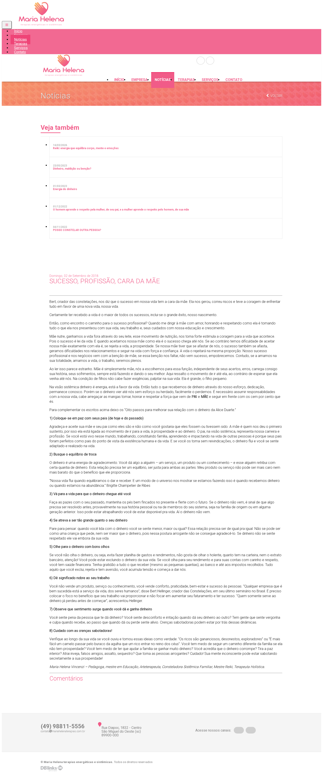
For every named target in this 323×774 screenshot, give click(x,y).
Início (119, 80)
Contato (20, 52)
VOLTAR (275, 96)
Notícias (163, 80)
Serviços (210, 80)
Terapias (186, 80)
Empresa (139, 80)
